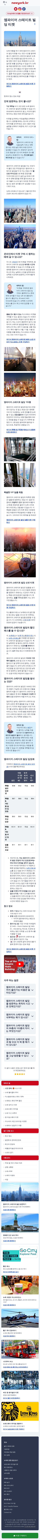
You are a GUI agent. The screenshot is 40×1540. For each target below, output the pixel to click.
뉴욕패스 (12, 635)
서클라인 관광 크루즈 (10, 1470)
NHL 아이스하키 (9, 1485)
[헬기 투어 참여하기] (20, 1318)
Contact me (7, 1512)
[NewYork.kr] (20, 3)
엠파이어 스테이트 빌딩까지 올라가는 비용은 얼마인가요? (18, 989)
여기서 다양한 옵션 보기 (11, 1272)
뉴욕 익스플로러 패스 (26, 635)
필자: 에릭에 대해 (9, 1446)
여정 (6, 1179)
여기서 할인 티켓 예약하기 (11, 1398)
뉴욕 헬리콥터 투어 (11, 1092)
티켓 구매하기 (21, 1535)
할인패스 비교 (8, 1509)
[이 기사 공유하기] (34, 24)
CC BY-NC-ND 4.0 (30, 1526)
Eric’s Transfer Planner (11, 1506)
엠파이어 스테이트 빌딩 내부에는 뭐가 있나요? (18, 1016)
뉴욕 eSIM (8, 1171)
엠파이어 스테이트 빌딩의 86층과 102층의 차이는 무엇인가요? (18, 1028)
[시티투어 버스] (20, 1349)
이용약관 (6, 1449)
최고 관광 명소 (8, 1467)
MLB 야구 (7, 1488)
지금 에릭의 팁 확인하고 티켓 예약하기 (15, 1367)
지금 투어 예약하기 (9, 1336)
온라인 (14, 262)
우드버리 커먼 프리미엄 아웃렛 (16, 1121)
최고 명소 (8, 1136)
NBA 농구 (7, 1482)
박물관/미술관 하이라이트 (14, 1148)
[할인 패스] (20, 1254)
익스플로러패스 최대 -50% (14, 1096)
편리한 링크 (8, 1499)
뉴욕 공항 (7, 1473)
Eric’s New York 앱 (9, 1503)
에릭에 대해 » (29, 137)
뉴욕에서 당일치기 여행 (13, 1125)
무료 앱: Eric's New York (13, 1163)
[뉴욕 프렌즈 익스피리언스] (20, 1285)
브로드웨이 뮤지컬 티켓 (11, 1464)
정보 (5, 1442)
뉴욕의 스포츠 (8, 1478)
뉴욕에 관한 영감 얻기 (11, 1460)
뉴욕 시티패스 (14, 638)
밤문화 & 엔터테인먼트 (13, 1140)
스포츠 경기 (9, 1152)
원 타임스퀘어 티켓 (11, 1117)
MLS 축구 (7, 1494)
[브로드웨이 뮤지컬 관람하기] (20, 1411)
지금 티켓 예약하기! (9, 1210)
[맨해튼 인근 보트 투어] (20, 1223)
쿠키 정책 (7, 1455)
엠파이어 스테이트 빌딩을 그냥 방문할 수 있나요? (18, 1055)
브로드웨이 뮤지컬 (11, 1109)
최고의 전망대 (10, 1144)
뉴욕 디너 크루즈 (11, 1113)
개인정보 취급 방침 (9, 1452)
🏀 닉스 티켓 (13, 1088)
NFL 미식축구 (8, 1491)
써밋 (29, 727)
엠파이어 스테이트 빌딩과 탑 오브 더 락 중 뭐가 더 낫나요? (18, 1042)
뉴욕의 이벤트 (10, 1175)
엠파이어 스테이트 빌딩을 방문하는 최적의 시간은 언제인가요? (18, 1003)
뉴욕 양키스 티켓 (11, 1105)
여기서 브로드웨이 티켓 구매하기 (13, 1429)
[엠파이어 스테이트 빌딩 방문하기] (20, 1192)
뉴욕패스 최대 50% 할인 (13, 1101)
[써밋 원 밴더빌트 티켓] (20, 1380)
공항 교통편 (9, 1167)
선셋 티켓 (26, 620)
